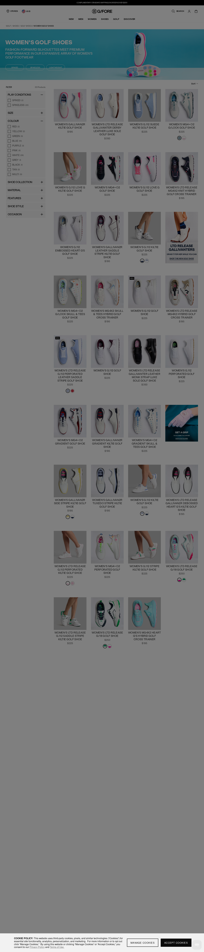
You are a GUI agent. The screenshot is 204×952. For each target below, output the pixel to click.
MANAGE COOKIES (143, 942)
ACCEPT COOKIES (176, 942)
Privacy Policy (37, 947)
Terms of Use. (57, 947)
